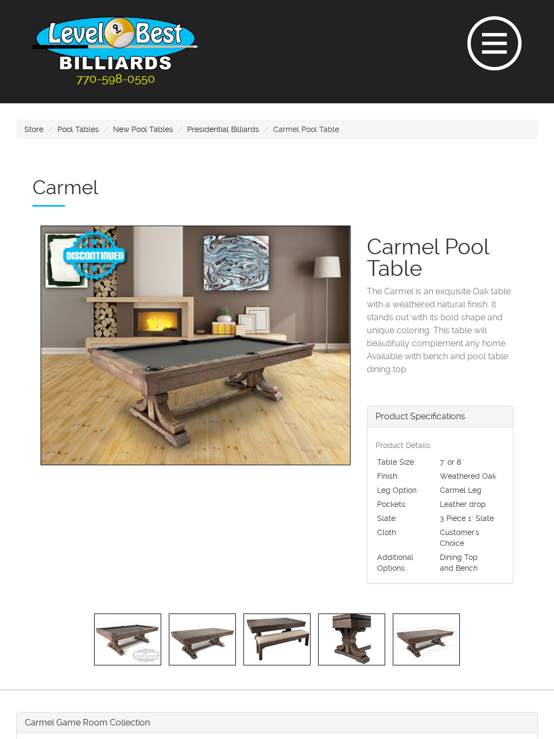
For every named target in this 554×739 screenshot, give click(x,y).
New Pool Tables (143, 129)
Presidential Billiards (223, 129)
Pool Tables (78, 129)
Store (33, 129)
